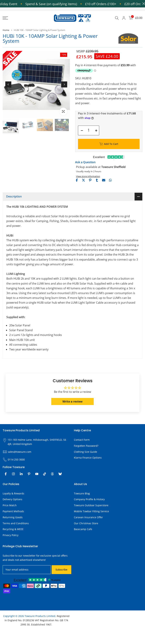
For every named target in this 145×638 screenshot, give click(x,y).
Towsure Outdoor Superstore (91, 505)
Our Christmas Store (86, 523)
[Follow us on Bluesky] (60, 474)
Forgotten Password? (86, 445)
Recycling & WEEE (13, 529)
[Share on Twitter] (83, 180)
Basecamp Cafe (83, 529)
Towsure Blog (82, 493)
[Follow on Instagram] (13, 474)
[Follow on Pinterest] (29, 474)
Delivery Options (12, 499)
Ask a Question (85, 162)
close (143, 3)
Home (6, 30)
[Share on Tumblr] (96, 180)
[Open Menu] (24, 18)
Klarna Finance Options (88, 457)
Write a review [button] (72, 401)
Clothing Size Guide (85, 451)
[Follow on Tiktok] (45, 474)
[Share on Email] (103, 180)
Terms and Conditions (16, 523)
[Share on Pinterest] (90, 180)
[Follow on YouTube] (37, 474)
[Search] (117, 18)
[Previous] (8, 84)
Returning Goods (13, 517)
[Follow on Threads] (52, 474)
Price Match (10, 505)
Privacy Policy (10, 535)
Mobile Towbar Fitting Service (91, 511)
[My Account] (124, 18)
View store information (88, 176)
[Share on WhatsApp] (110, 180)
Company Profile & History (89, 499)
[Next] (64, 84)
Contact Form (82, 439)
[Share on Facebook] (76, 180)
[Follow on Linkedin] (21, 474)
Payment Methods (13, 511)
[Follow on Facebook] (6, 474)
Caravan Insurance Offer (88, 517)
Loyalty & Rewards (13, 493)
